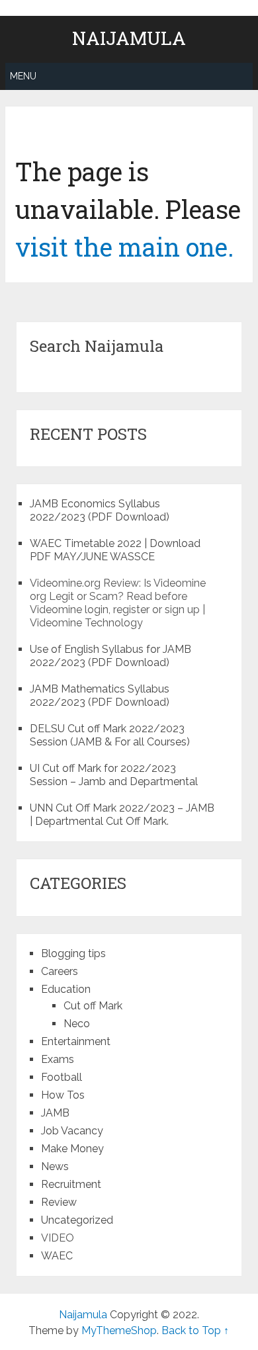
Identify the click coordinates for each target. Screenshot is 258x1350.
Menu (23, 76)
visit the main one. (124, 246)
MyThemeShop (119, 1330)
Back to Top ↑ (195, 1330)
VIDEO (57, 1238)
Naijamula (129, 38)
